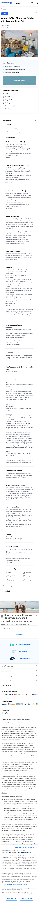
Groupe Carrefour (7, 681)
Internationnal (6, 671)
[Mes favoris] (32, 3)
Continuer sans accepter (25, 847)
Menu (19, 3)
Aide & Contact (6, 686)
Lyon (4, 9)
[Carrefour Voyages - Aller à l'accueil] (6, 3)
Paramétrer (11, 898)
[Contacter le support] (37, 3)
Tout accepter (26, 898)
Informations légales (8, 676)
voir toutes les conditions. (23, 719)
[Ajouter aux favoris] (36, 13)
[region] (19, 873)
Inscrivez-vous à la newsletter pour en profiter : (15, 624)
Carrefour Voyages (7, 666)
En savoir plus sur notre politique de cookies (14, 884)
